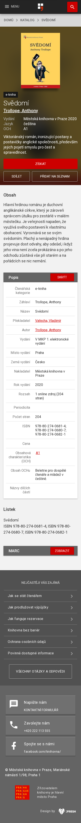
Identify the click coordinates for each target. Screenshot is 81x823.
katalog (27, 20)
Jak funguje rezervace (25, 619)
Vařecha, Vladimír (48, 321)
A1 (38, 453)
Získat (40, 164)
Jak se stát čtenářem (25, 596)
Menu (11, 6)
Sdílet (17, 176)
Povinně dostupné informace (31, 653)
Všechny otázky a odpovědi (40, 671)
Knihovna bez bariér (24, 630)
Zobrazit (62, 551)
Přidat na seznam (55, 176)
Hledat (70, 7)
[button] (40, 61)
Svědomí (48, 20)
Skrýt (62, 277)
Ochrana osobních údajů (27, 642)
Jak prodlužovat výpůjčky (28, 607)
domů (8, 20)
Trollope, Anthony (20, 110)
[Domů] (40, 7)
